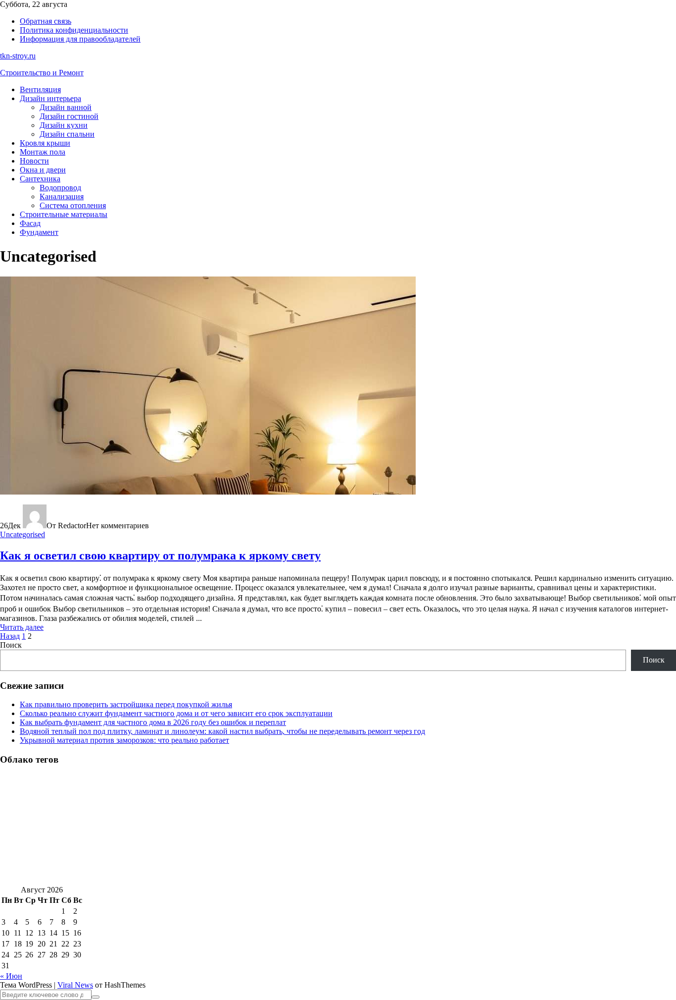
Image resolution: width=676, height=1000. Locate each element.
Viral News (75, 985)
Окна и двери (43, 170)
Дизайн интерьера (50, 98)
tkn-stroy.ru (18, 56)
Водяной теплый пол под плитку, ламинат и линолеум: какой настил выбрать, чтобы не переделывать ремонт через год (222, 731)
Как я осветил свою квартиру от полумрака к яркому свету (160, 555)
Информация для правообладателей (80, 39)
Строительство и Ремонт (42, 72)
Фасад (30, 223)
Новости (34, 161)
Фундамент (39, 232)
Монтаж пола (42, 152)
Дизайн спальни (67, 134)
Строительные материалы (63, 214)
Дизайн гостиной (69, 116)
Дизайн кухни (64, 125)
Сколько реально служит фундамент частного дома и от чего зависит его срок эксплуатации (176, 713)
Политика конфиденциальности (74, 30)
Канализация (62, 196)
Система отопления (73, 205)
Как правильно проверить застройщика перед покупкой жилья (126, 704)
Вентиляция (40, 89)
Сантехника (40, 178)
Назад (10, 636)
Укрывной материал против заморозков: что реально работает (124, 740)
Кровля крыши (45, 143)
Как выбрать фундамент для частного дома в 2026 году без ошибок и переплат (153, 722)
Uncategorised (22, 534)
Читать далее (22, 627)
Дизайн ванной (66, 107)
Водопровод (60, 187)
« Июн (11, 976)
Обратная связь (45, 21)
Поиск (11, 645)
